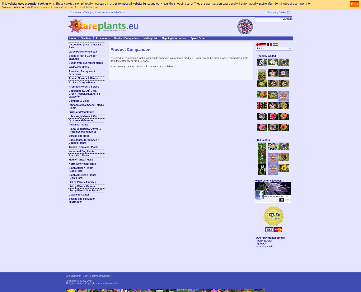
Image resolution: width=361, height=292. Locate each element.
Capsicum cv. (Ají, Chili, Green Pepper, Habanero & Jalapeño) (84, 93)
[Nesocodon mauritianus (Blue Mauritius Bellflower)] (283, 65)
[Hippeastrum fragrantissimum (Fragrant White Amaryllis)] (273, 63)
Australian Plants (79, 155)
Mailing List (150, 38)
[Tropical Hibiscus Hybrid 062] (283, 119)
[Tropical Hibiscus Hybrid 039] (283, 129)
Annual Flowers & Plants (83, 78)
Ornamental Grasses (81, 120)
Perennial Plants (78, 124)
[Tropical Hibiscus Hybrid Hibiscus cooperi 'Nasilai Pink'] (273, 108)
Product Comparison (126, 38)
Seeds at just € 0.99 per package (83, 57)
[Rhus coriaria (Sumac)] (283, 160)
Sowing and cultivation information (82, 200)
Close (354, 4)
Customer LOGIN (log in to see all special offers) (97, 12)
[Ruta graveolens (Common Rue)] (273, 97)
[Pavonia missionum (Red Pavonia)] (262, 97)
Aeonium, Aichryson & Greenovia (82, 73)
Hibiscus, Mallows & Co (83, 116)
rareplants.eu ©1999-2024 (79, 280)
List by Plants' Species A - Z (85, 190)
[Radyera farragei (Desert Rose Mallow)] (283, 76)
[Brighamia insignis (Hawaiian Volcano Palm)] (262, 86)
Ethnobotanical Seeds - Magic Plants (86, 106)
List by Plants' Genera (82, 186)
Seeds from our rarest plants (86, 62)
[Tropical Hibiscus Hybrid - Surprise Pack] (262, 108)
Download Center (79, 194)
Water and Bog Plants (81, 151)
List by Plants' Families (82, 182)
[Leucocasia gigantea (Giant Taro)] (262, 173)
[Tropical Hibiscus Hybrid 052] (273, 119)
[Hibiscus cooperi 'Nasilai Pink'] (273, 75)
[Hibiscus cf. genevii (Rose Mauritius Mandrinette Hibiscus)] (273, 86)
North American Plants (82, 163)
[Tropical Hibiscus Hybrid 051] (283, 100)
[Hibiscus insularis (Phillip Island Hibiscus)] (262, 64)
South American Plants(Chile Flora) (82, 176)
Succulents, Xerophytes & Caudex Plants (84, 141)
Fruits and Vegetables (81, 112)
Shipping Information (173, 38)
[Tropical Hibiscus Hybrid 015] (273, 129)
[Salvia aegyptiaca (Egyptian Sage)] (273, 163)
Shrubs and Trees (79, 135)
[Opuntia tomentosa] (273, 149)
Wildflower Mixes (79, 67)
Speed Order (198, 38)
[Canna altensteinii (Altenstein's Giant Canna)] (262, 79)
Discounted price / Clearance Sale (86, 46)
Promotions (103, 38)
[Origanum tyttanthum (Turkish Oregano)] (273, 173)
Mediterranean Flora (81, 159)
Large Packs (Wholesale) (83, 51)
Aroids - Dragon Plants (82, 82)
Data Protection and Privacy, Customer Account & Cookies (61, 7)
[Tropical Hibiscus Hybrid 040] (262, 119)
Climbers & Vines (79, 100)
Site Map (86, 38)
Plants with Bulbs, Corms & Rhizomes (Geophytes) (85, 130)
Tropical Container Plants (84, 147)
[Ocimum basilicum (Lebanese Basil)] (262, 152)
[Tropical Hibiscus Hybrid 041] (283, 108)
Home (72, 38)
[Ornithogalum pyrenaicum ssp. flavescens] (262, 163)
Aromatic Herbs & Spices (84, 86)
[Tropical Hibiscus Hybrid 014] (262, 129)
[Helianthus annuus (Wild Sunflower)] (283, 170)
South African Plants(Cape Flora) (81, 169)
